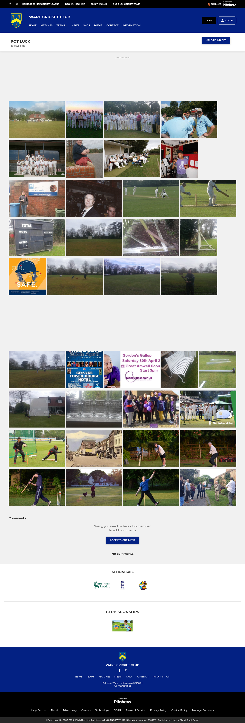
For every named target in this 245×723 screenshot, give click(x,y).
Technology (102, 710)
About (54, 710)
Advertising (70, 710)
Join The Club (99, 4)
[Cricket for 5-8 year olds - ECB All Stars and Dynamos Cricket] (122, 626)
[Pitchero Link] (229, 6)
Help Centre (38, 710)
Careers (85, 710)
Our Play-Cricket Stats (126, 4)
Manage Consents (203, 710)
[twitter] (17, 4)
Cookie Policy (179, 710)
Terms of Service (136, 710)
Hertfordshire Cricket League (40, 4)
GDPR (117, 710)
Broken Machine (75, 4)
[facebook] (10, 4)
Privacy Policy (158, 710)
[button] (32, 25)
